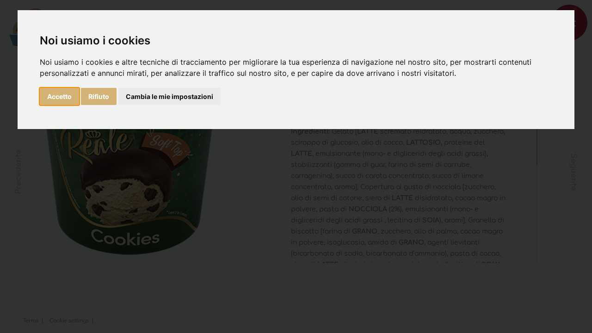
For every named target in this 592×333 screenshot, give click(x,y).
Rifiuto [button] (98, 96)
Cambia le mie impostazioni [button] (169, 96)
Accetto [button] (59, 96)
